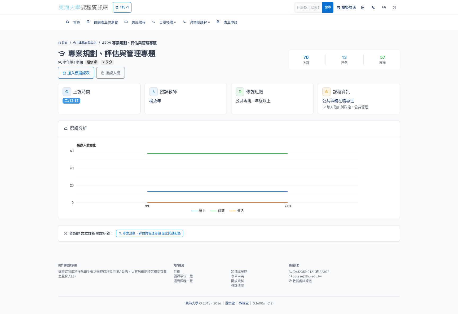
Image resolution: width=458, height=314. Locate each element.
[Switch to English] (373, 7)
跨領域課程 (239, 272)
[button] (164, 22)
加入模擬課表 (78, 72)
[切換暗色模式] (394, 7)
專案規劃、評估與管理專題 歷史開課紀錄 (152, 233)
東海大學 (192, 303)
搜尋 (328, 7)
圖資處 (230, 303)
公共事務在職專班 (84, 43)
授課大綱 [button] (112, 72)
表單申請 (237, 276)
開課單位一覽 (183, 276)
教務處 (244, 303)
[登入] (362, 7)
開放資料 (237, 281)
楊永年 (155, 100)
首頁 (64, 43)
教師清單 (237, 286)
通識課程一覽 (183, 281)
